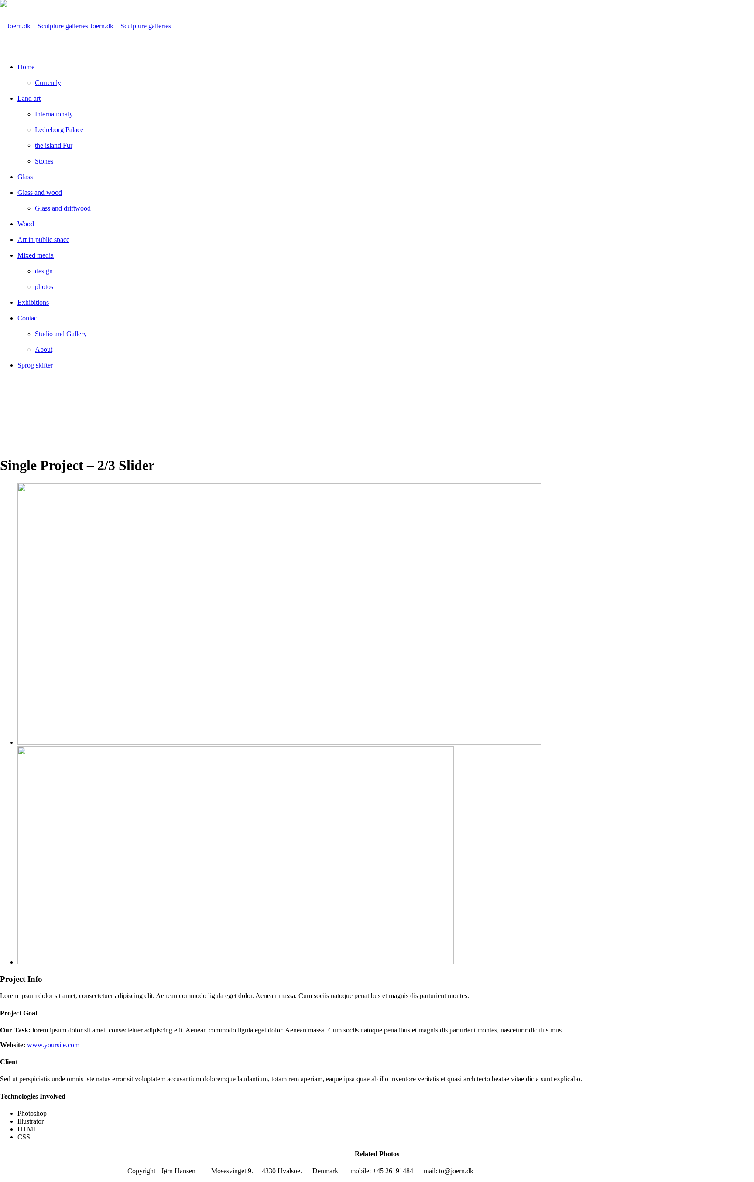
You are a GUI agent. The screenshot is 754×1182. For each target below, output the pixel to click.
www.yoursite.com (53, 1045)
